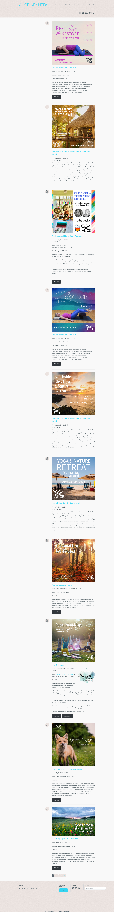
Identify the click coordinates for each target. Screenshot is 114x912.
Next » (63, 875)
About (56, 4)
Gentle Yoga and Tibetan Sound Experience (67, 236)
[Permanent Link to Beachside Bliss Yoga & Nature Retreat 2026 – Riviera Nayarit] (73, 126)
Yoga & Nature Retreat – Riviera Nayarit (66, 503)
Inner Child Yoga (57, 665)
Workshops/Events (82, 4)
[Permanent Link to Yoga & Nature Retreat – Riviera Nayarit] (73, 478)
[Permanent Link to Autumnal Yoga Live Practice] (73, 560)
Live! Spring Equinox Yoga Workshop (65, 838)
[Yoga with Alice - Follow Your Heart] (33, 6)
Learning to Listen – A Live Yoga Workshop (67, 769)
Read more (54, 184)
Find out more (67, 716)
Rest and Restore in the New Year (64, 67)
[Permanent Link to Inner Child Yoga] (73, 640)
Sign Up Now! (63, 890)
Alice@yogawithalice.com (28, 888)
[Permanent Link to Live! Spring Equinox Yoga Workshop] (73, 821)
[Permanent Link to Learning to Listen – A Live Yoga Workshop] (73, 744)
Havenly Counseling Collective (64, 674)
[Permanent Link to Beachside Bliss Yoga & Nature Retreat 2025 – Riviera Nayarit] (73, 393)
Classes (61, 4)
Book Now (56, 96)
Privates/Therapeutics (70, 4)
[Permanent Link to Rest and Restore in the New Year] (73, 43)
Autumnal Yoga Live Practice (62, 585)
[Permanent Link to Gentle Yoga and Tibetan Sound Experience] (73, 211)
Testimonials (92, 4)
